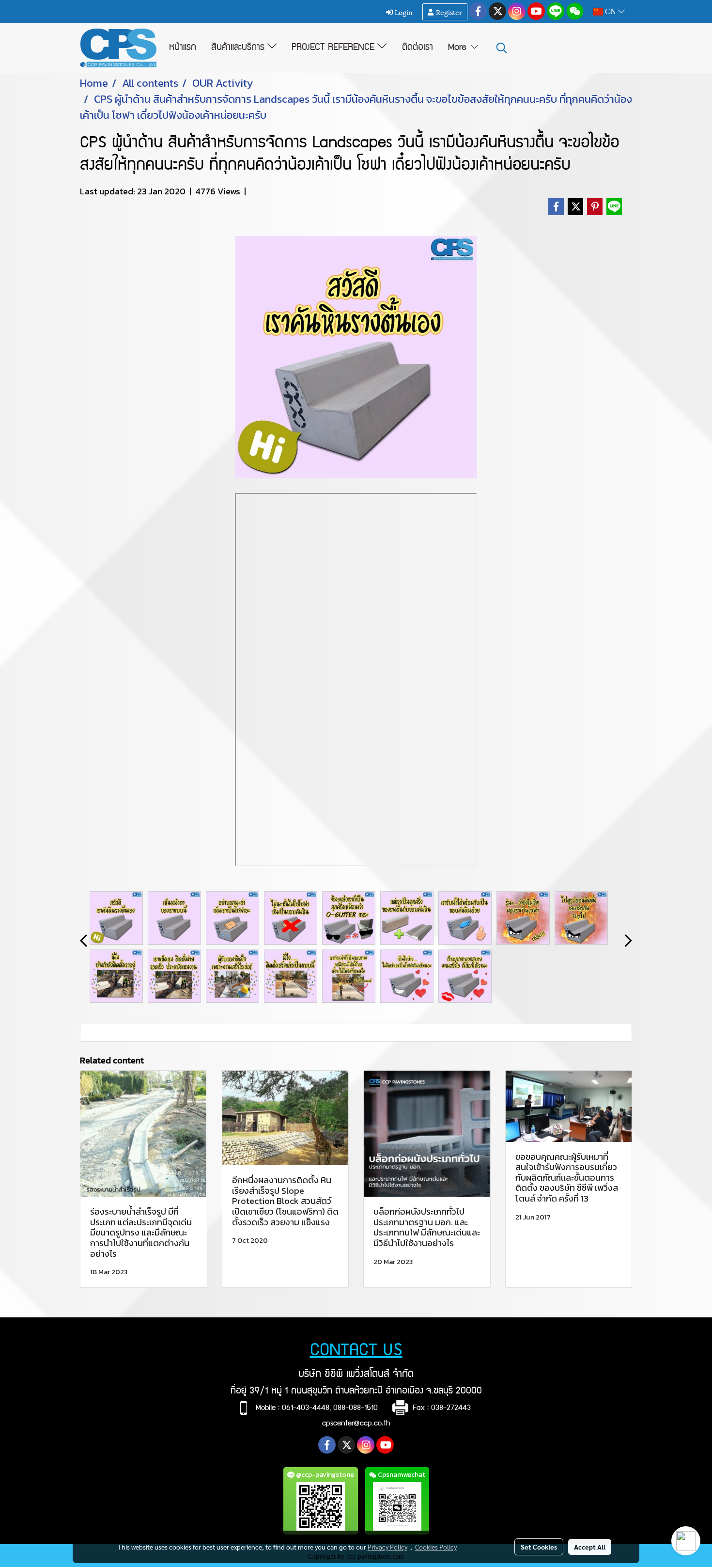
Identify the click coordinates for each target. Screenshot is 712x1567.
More (458, 48)
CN (610, 11)
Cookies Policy (436, 1546)
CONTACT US (356, 1351)
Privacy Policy (387, 1546)
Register (448, 12)
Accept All (589, 1546)
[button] (501, 48)
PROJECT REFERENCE (334, 48)
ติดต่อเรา (417, 48)
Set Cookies (539, 1546)
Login (403, 12)
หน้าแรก (182, 48)
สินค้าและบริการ (239, 48)
